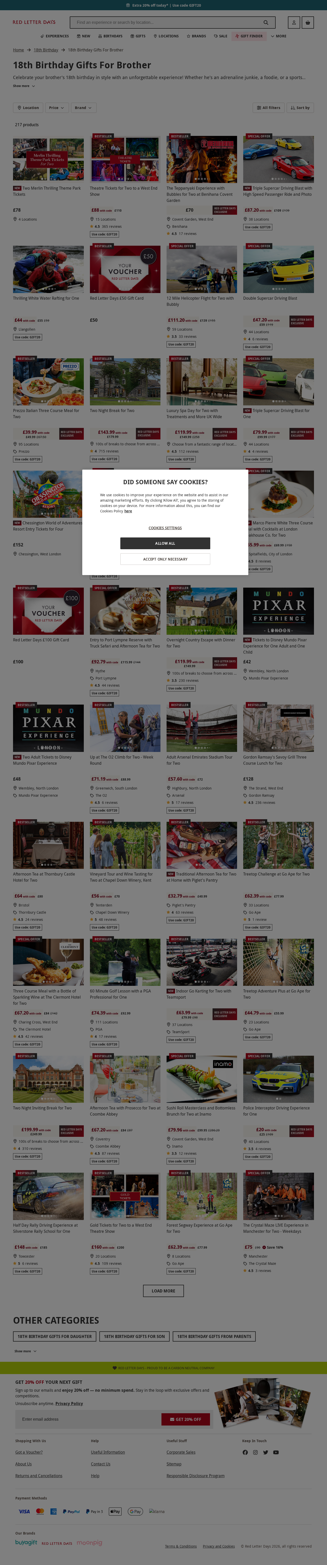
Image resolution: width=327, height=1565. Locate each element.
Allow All (165, 543)
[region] (165, 522)
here (128, 511)
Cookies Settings (165, 527)
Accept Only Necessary (165, 559)
